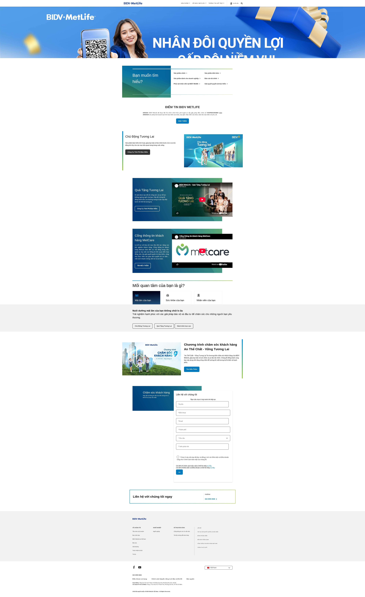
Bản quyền (190, 579)
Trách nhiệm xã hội (137, 550)
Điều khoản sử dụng (140, 579)
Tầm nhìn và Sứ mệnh (138, 531)
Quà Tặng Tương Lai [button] (164, 326)
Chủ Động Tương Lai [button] (142, 326)
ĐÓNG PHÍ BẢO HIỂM (202, 535)
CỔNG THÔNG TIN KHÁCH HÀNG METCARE (207, 543)
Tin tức (134, 554)
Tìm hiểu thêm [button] (191, 369)
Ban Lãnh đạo (136, 535)
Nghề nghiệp (156, 531)
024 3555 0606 (137, 575)
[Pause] (232, 53)
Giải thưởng (136, 546)
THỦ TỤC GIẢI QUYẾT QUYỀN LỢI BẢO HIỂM (207, 531)
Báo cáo (135, 543)
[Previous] (236, 53)
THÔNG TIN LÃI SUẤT (202, 547)
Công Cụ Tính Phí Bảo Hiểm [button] (138, 152)
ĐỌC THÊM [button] (182, 121)
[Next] (242, 53)
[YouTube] (139, 567)
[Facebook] (134, 567)
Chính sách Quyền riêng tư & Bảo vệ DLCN (167, 579)
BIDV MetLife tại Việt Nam (139, 539)
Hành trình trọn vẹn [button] (184, 326)
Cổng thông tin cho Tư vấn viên (182, 531)
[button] (218, 568)
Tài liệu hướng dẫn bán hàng (181, 535)
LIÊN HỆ (199, 527)
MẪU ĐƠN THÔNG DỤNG (203, 539)
